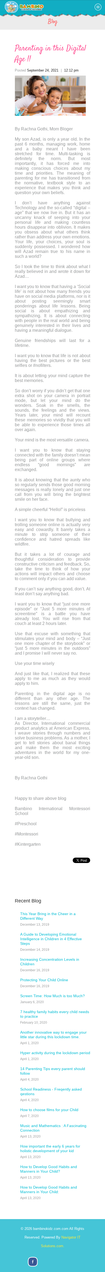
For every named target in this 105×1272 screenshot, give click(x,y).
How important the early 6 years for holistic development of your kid (50, 1148)
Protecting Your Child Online (44, 980)
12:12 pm (71, 70)
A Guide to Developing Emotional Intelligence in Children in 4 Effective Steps (51, 939)
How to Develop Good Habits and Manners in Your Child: (48, 1189)
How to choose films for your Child (49, 1110)
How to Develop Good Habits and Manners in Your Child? (48, 1169)
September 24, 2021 (42, 70)
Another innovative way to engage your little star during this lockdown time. (53, 1034)
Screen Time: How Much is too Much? (52, 996)
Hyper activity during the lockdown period (55, 1053)
